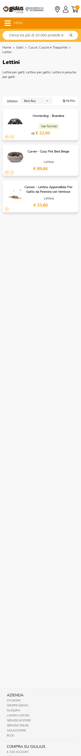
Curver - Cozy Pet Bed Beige (48, 151)
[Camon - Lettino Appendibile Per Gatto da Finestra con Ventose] (15, 192)
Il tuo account (17, 752)
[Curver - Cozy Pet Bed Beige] (15, 157)
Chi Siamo (14, 700)
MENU (18, 23)
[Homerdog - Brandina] (15, 121)
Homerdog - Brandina (48, 116)
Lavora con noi (18, 715)
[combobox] (36, 101)
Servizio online (18, 725)
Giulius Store (16, 730)
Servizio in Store (19, 720)
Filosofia (13, 710)
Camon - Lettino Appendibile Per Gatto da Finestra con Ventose (48, 189)
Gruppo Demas (17, 705)
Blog (10, 735)
